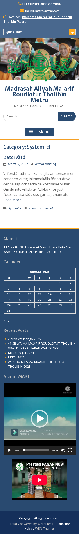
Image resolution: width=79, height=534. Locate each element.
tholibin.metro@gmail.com (42, 10)
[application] (40, 419)
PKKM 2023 (16, 357)
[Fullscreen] (70, 450)
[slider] (36, 450)
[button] (39, 419)
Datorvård (14, 157)
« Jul (7, 320)
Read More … (14, 199)
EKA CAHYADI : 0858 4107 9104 (41, 4)
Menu (43, 132)
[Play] (9, 450)
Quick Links (14, 32)
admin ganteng (45, 164)
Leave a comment (41, 208)
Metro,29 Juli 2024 (21, 353)
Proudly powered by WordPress (30, 524)
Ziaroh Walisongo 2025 (24, 339)
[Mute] (63, 450)
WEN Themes (45, 528)
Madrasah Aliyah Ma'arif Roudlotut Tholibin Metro (39, 94)
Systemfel (14, 208)
